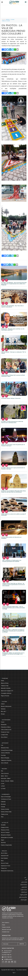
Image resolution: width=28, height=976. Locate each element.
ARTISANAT (5, 743)
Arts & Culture (4, 853)
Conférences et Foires (6, 799)
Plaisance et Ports (5, 830)
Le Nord (3, 786)
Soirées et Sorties (5, 809)
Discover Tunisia (4, 863)
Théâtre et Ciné (4, 814)
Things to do (4, 868)
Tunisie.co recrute (6, 927)
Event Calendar (4, 858)
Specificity (3, 842)
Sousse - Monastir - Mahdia (7, 781)
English (4, 850)
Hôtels (2, 680)
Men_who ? (3, 711)
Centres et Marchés (5, 752)
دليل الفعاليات (24, 892)
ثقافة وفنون (24, 887)
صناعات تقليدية (24, 890)
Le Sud (2, 783)
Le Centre (3, 788)
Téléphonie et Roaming (6, 760)
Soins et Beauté (4, 762)
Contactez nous (5, 931)
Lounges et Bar (4, 734)
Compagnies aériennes (6, 693)
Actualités (3, 825)
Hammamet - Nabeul (5, 778)
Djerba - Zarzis (4, 776)
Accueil (3, 19)
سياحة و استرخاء (23, 885)
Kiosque (3, 714)
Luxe (2, 745)
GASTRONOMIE (6, 719)
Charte (3, 924)
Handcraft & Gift (4, 855)
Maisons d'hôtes (4, 683)
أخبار (26, 880)
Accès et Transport (5, 832)
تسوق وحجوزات (24, 900)
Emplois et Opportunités (6, 845)
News (2, 860)
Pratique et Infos (4, 827)
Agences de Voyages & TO (7, 690)
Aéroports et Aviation (6, 835)
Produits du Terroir (5, 732)
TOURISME (5, 678)
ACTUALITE (5, 822)
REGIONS (4, 768)
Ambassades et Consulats (7, 837)
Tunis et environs (5, 773)
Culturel (2, 703)
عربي (25, 877)
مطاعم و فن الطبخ (23, 897)
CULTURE (4, 701)
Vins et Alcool (4, 737)
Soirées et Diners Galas (6, 811)
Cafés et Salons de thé (6, 729)
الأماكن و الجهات (23, 895)
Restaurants (3, 724)
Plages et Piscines (5, 695)
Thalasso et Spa (4, 685)
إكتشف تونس (24, 882)
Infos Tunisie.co (5, 922)
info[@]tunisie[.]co (8, 959)
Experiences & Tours (5, 865)
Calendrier (3, 801)
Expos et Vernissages (6, 796)
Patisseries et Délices (6, 727)
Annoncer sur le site (6, 929)
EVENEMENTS (6, 794)
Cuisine (2, 722)
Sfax (2, 771)
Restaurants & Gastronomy (7, 870)
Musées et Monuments (6, 706)
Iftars (2, 816)
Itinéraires (3, 709)
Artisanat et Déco (5, 747)
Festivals (3, 806)
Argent (2, 840)
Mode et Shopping (5, 757)
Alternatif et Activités (5, 688)
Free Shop (3, 755)
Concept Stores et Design (7, 750)
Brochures (3, 804)
